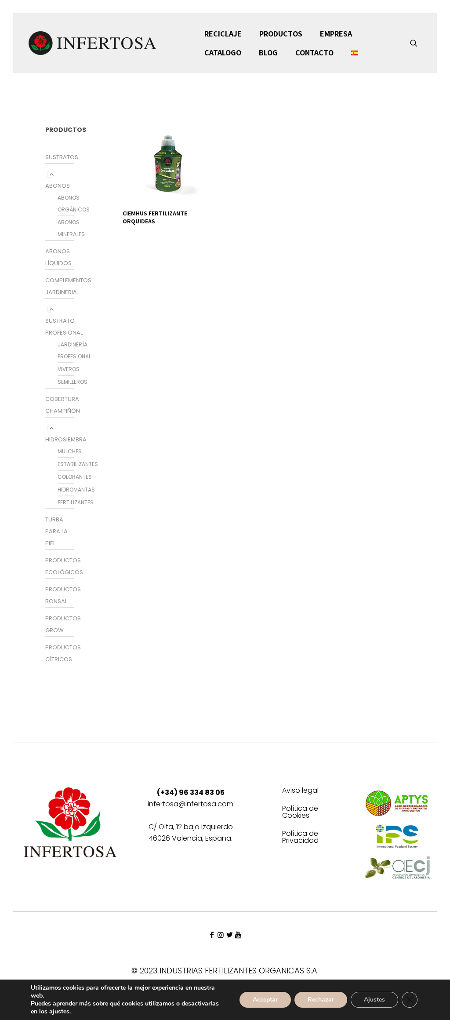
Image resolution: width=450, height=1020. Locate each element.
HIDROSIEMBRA (66, 439)
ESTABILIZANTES (78, 464)
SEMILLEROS (72, 382)
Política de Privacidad (300, 837)
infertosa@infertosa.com (190, 804)
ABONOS (57, 186)
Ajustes (374, 999)
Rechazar (321, 999)
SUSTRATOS (61, 157)
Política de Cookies (300, 812)
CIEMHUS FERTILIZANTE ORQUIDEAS (155, 217)
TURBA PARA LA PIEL (56, 531)
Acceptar (265, 999)
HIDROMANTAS (76, 489)
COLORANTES (75, 477)
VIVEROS (69, 369)
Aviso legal (300, 791)
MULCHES (70, 451)
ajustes (59, 1012)
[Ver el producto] (204, 121)
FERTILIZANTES (76, 502)
